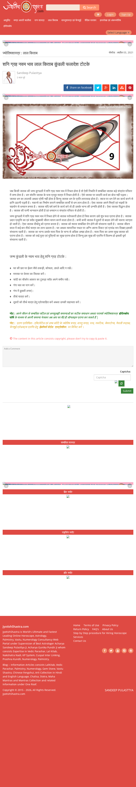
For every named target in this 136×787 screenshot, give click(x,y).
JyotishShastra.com (14, 763)
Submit (127, 437)
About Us (107, 698)
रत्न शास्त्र (39, 20)
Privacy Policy (110, 694)
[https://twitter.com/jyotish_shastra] (111, 720)
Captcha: (125, 417)
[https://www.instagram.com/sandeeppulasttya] (124, 720)
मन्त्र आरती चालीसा (22, 20)
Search (91, 7)
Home (76, 694)
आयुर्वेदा (7, 20)
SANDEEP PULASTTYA (119, 760)
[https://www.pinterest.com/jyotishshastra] (130, 720)
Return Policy (81, 698)
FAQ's (95, 698)
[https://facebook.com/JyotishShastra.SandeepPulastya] (104, 720)
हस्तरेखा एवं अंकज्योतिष (110, 20)
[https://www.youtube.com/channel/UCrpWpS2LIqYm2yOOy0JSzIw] (117, 720)
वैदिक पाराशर (90, 20)
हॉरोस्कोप (8, 26)
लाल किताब (53, 20)
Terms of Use (91, 694)
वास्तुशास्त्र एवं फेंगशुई (71, 20)
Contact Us (79, 710)
